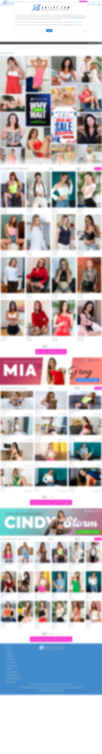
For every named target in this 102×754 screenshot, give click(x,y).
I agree (49, 30)
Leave (85, 30)
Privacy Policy (67, 24)
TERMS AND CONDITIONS (78, 18)
